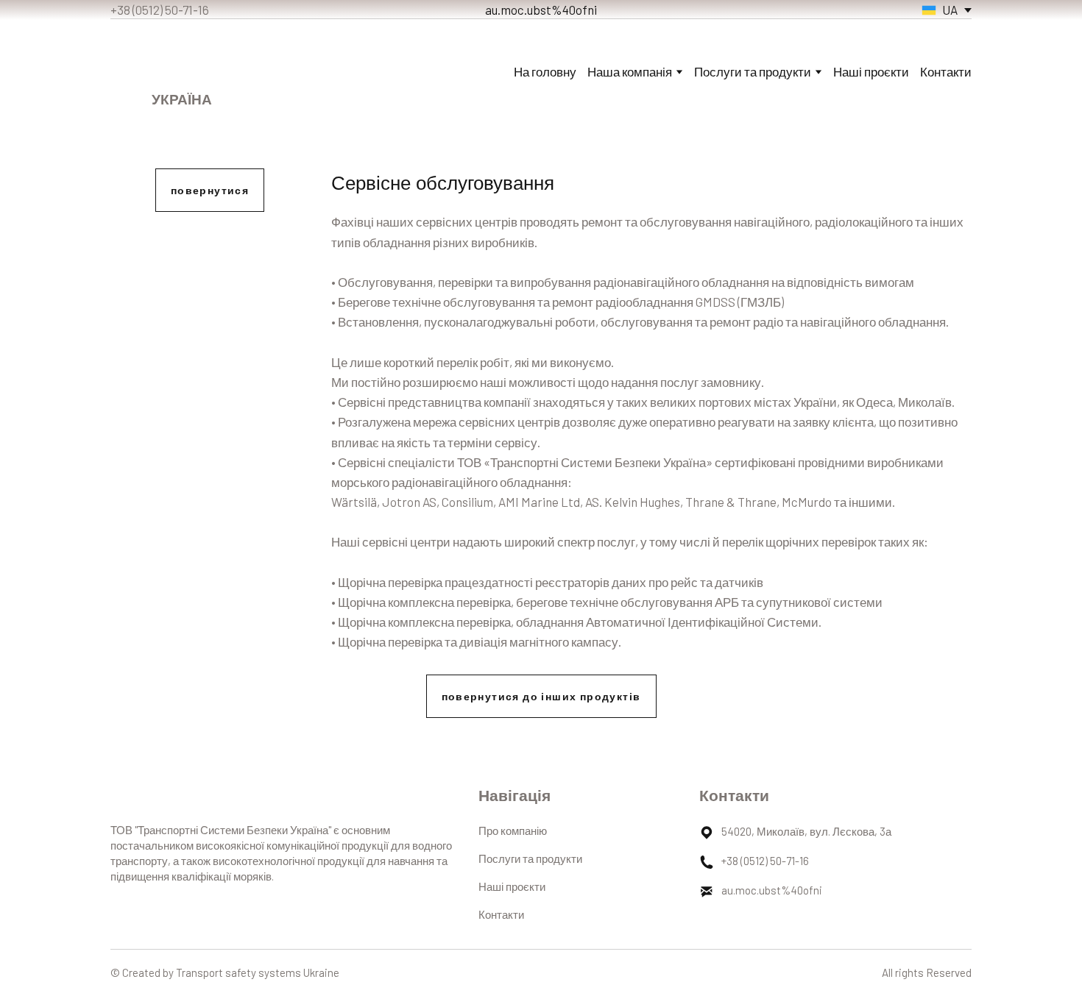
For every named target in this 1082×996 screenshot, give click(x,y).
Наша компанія (629, 71)
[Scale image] (209, 297)
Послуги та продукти (530, 858)
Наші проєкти (871, 71)
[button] (209, 190)
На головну (545, 71)
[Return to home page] (182, 60)
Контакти (946, 71)
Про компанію (512, 830)
